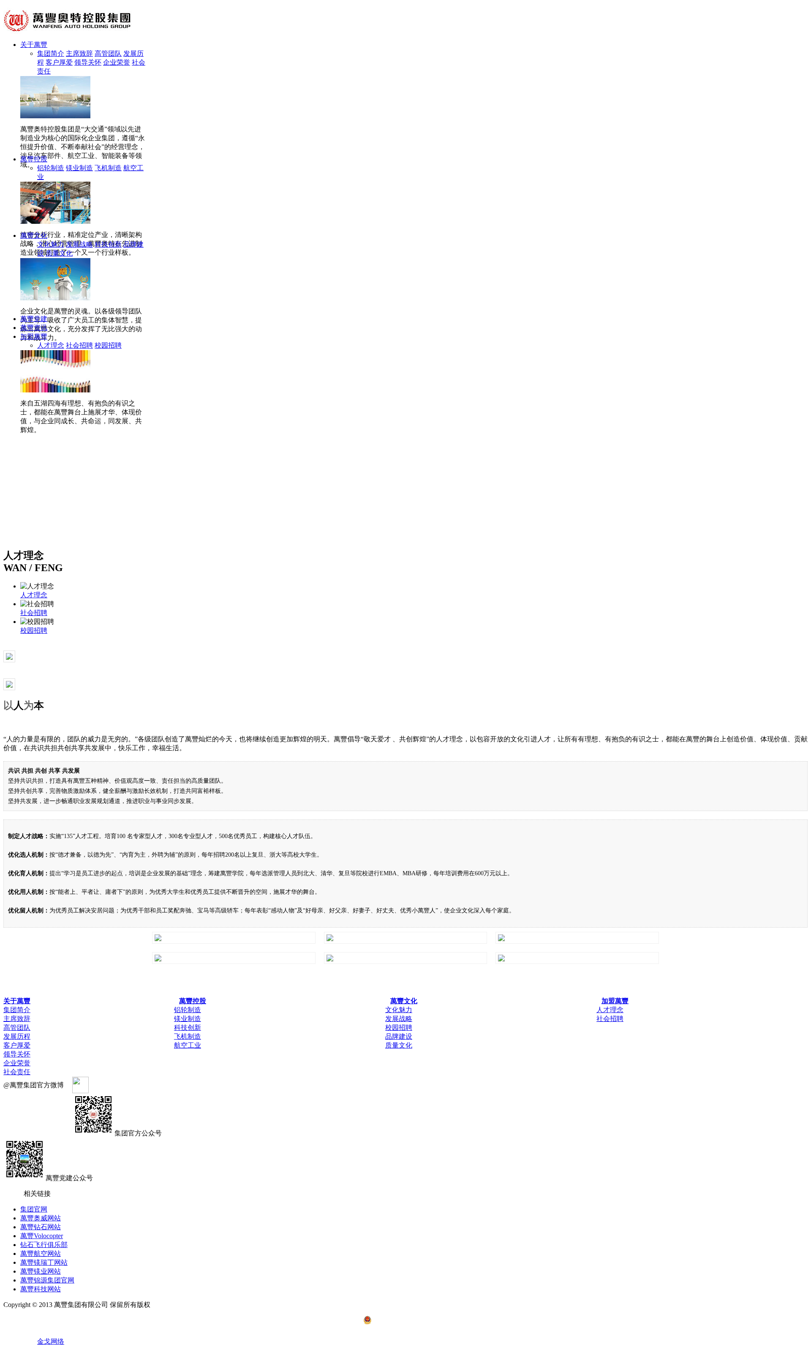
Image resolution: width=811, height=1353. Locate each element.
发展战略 (79, 244)
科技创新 (108, 244)
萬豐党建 (33, 318)
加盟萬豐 (33, 336)
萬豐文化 (33, 235)
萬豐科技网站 (40, 1289)
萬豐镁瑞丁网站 (44, 1262)
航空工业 (187, 1045)
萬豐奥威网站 (40, 1218)
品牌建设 (398, 1036)
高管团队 (108, 53)
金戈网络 (50, 1341)
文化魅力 (50, 244)
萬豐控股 (33, 159)
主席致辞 (79, 53)
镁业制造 (79, 168)
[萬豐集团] (71, 31)
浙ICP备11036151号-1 (188, 1304)
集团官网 (33, 1209)
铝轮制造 (50, 168)
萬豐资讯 (33, 327)
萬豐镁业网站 (40, 1271)
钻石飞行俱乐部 (44, 1244)
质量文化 (59, 253)
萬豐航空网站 (40, 1253)
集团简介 (50, 53)
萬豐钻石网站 (40, 1226)
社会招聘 (79, 345)
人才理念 (50, 345)
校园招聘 (108, 345)
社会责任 (16, 1071)
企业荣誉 (116, 62)
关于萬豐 (33, 44)
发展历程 (16, 1036)
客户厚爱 (59, 62)
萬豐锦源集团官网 (47, 1280)
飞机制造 (108, 168)
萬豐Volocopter (41, 1235)
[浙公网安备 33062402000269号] (405, 1320)
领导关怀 (87, 62)
